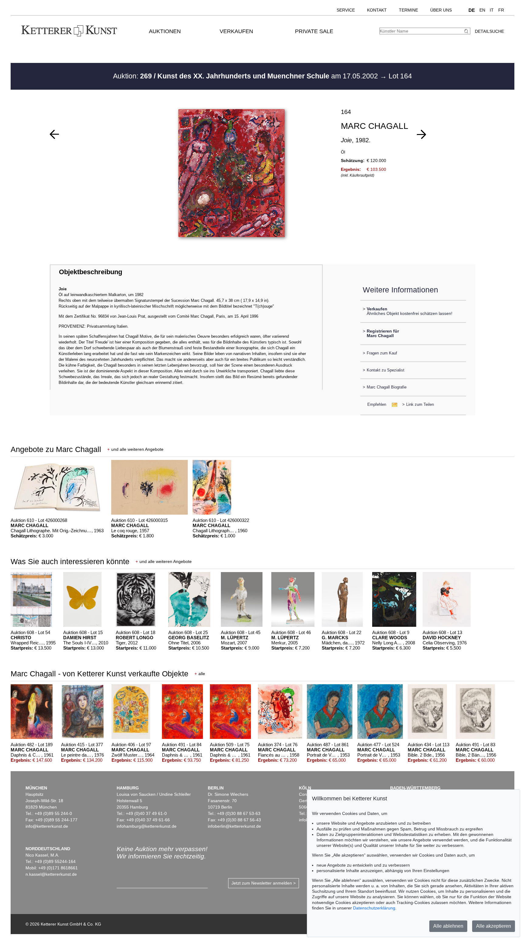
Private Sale (314, 31)
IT (492, 10)
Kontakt (377, 10)
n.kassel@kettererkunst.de (51, 874)
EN (482, 10)
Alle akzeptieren (493, 926)
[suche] (467, 31)
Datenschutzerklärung (374, 908)
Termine (408, 10)
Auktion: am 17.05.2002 (246, 76)
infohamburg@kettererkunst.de (147, 826)
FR (501, 10)
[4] (421, 134)
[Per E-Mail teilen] (392, 404)
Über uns (441, 10)
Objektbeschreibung (90, 272)
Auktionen (165, 31)
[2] (54, 134)
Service (346, 10)
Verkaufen (236, 31)
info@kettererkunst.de (47, 826)
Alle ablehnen (448, 926)
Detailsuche (489, 31)
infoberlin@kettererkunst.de (234, 826)
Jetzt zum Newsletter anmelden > (264, 883)
